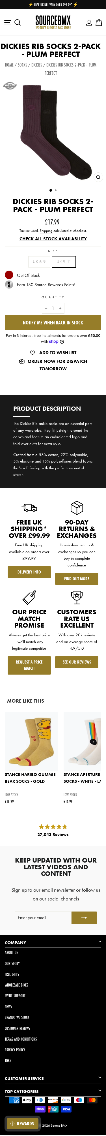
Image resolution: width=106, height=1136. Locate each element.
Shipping (46, 230)
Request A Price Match (29, 665)
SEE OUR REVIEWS (77, 662)
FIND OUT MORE (76, 579)
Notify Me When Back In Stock (53, 322)
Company (15, 942)
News (8, 1006)
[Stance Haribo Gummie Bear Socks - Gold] (31, 742)
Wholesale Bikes (16, 985)
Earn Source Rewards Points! (46, 285)
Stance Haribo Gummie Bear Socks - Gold (30, 778)
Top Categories (22, 1091)
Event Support (15, 996)
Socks (22, 64)
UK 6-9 (39, 261)
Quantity (53, 297)
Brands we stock (17, 1017)
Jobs (8, 1061)
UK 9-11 (64, 261)
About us (11, 952)
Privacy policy (15, 1050)
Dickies (36, 64)
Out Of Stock (28, 276)
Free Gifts (12, 974)
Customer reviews (17, 1028)
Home (9, 64)
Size (53, 251)
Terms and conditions (21, 1039)
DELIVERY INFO (29, 572)
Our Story (12, 963)
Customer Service (24, 1078)
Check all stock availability (53, 239)
